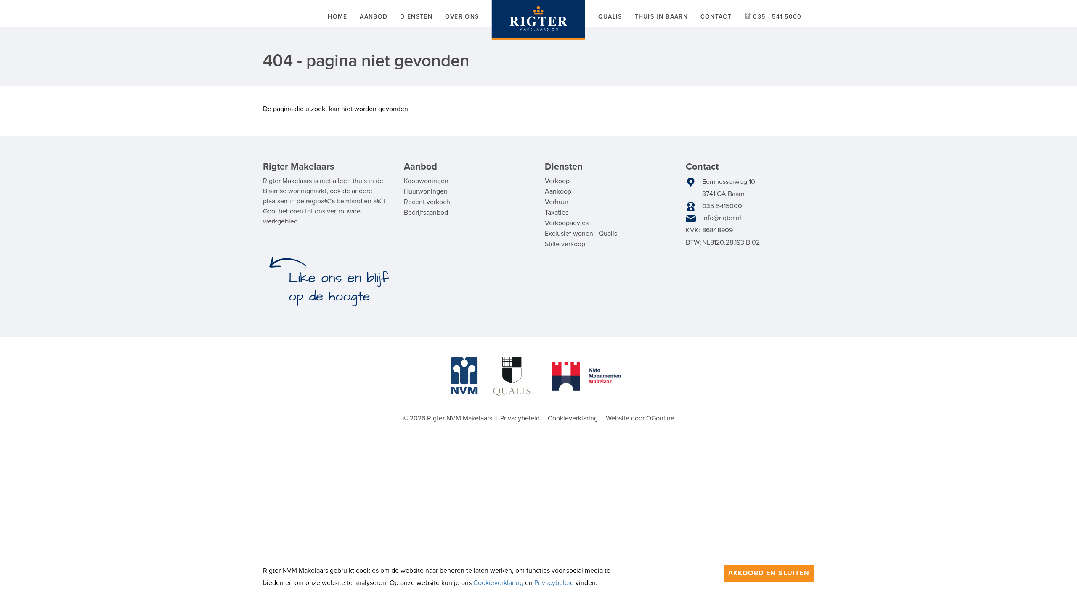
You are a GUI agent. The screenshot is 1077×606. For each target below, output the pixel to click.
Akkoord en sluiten (768, 573)
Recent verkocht (428, 202)
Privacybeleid (554, 583)
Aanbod (373, 16)
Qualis (610, 16)
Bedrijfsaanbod (426, 212)
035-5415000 (722, 206)
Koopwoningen (426, 181)
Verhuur (556, 202)
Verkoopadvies (567, 223)
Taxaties (556, 212)
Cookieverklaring (498, 583)
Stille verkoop (565, 244)
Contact (716, 16)
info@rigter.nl (721, 218)
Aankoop (558, 191)
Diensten (416, 16)
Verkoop (557, 181)
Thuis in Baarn (661, 16)
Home (337, 16)
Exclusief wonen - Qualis (581, 233)
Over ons (462, 16)
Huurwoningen (426, 191)
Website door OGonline (640, 418)
